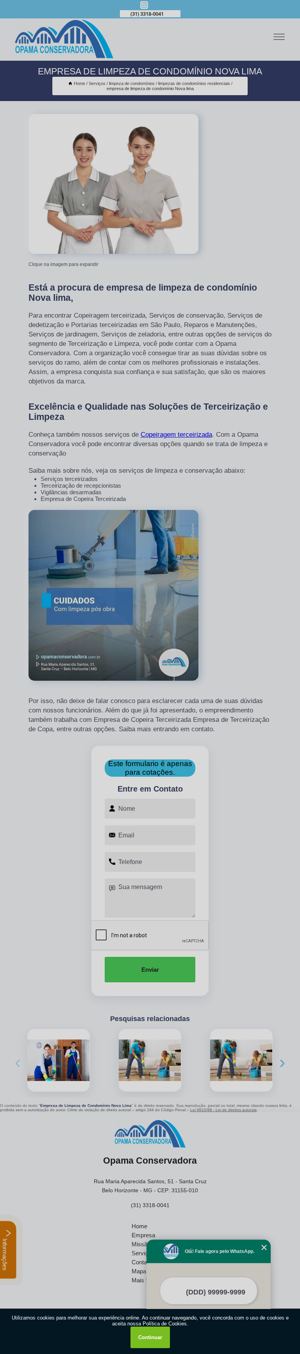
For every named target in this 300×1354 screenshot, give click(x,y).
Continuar (150, 1337)
